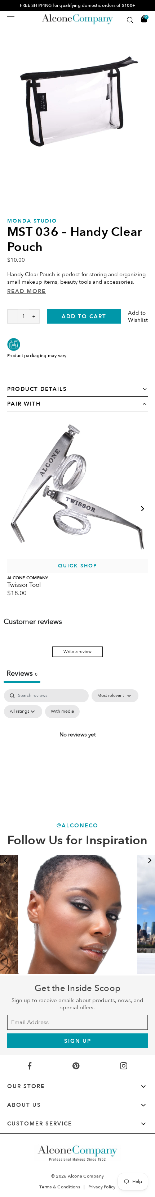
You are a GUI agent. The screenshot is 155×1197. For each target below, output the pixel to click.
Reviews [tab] (21, 673)
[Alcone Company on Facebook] (29, 1066)
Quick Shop (77, 565)
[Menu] (11, 19)
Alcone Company (86, 1176)
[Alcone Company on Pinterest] (75, 1066)
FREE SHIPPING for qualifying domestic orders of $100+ (77, 5)
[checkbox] (62, 711)
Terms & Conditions (59, 1187)
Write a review (77, 651)
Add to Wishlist (138, 316)
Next (142, 508)
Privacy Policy (102, 1187)
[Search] (130, 20)
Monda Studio (32, 221)
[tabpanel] (77, 751)
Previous (5, 860)
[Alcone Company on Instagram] (123, 1066)
